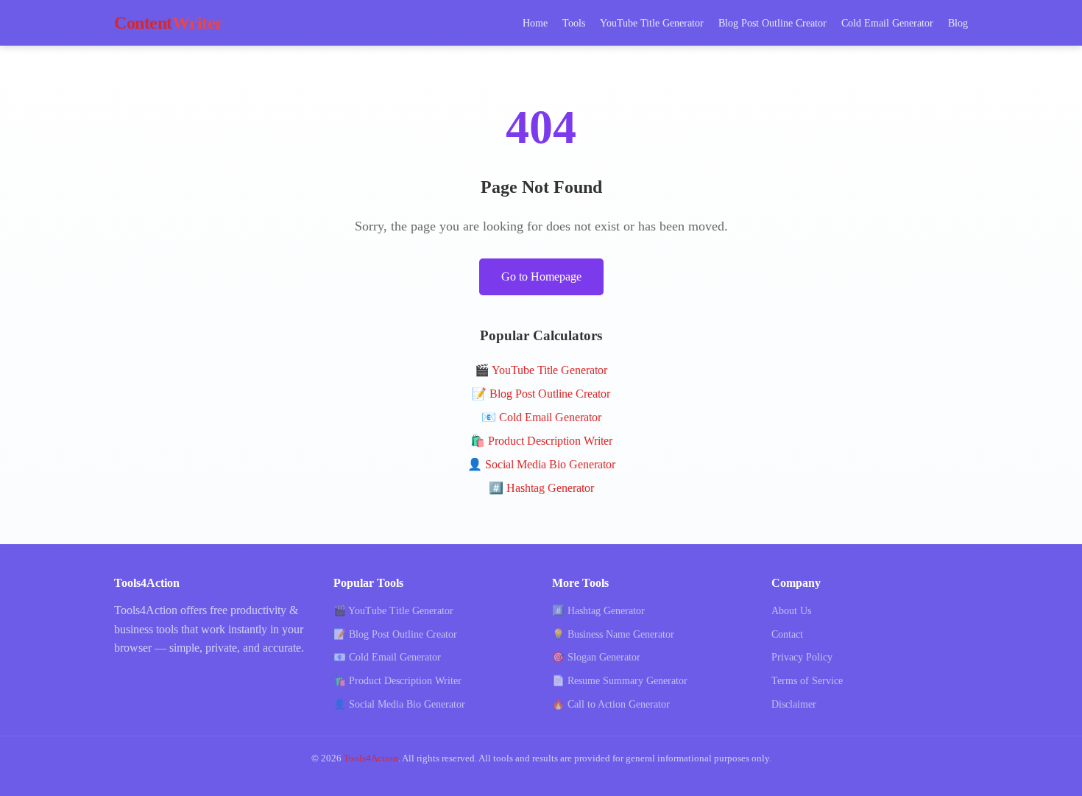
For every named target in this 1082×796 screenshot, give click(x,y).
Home (535, 23)
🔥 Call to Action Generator (611, 704)
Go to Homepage (541, 276)
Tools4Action (371, 758)
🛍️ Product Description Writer (541, 440)
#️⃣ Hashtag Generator (541, 488)
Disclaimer (793, 704)
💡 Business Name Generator (613, 634)
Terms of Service (807, 680)
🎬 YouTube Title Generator (541, 370)
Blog (958, 23)
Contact (787, 634)
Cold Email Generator (887, 23)
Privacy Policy (801, 657)
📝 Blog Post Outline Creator (541, 393)
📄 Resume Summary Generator (619, 680)
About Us (791, 610)
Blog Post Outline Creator (772, 23)
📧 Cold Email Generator (541, 417)
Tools (573, 23)
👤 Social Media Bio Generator (541, 464)
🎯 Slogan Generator (596, 657)
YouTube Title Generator (652, 23)
